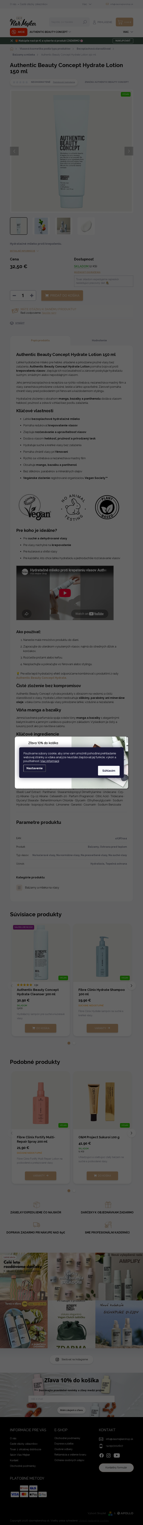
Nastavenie (35, 768)
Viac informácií (49, 761)
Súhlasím (108, 770)
